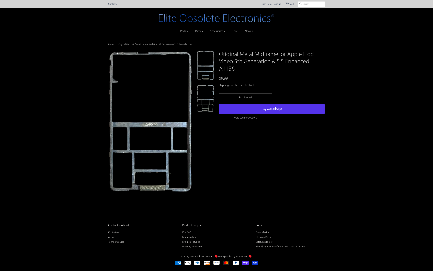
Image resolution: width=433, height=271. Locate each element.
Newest (249, 31)
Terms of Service (116, 242)
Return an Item (189, 237)
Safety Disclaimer (264, 242)
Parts (198, 31)
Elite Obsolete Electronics (201, 256)
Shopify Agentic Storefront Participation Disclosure (280, 247)
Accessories (217, 31)
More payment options (245, 118)
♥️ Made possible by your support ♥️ (233, 256)
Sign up (277, 4)
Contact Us (113, 4)
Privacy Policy (262, 232)
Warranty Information (192, 247)
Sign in (265, 4)
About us (112, 237)
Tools (235, 31)
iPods (183, 31)
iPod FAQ (186, 232)
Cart (292, 4)
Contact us (113, 232)
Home (110, 44)
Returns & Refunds (191, 242)
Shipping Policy (263, 237)
